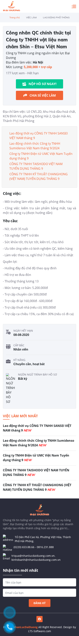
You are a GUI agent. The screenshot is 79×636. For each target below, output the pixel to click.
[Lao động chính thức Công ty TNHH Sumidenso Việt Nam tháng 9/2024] (39, 444)
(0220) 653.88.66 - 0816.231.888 (34, 547)
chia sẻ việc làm (43, 95)
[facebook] (39, 619)
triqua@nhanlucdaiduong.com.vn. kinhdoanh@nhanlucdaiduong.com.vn (36, 558)
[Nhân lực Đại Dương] (11, 6)
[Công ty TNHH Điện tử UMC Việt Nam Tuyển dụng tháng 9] (39, 459)
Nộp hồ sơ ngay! (43, 84)
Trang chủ (14, 17)
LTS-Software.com (39, 631)
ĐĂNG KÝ (40, 603)
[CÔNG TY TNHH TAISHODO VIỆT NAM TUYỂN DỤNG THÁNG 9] (39, 474)
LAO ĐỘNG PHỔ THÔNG (56, 17)
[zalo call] (9, 612)
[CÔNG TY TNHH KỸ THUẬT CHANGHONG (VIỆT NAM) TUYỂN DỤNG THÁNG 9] (39, 488)
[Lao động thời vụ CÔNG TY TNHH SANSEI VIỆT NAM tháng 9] (39, 429)
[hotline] (9, 627)
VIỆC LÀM (31, 17)
